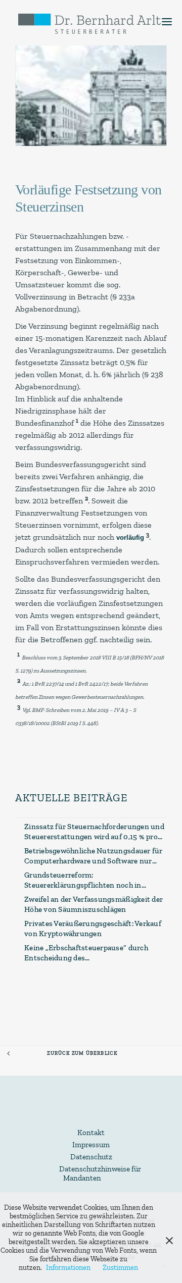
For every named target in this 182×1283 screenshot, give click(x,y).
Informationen (68, 1267)
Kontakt (91, 1132)
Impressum (91, 1144)
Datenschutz (91, 1156)
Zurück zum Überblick (82, 1053)
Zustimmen (120, 1267)
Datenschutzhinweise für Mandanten (100, 1173)
